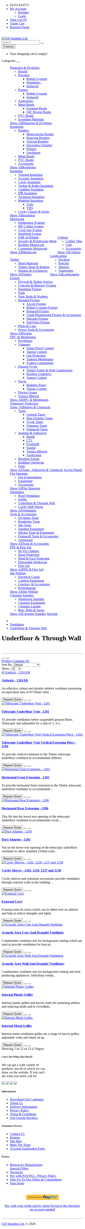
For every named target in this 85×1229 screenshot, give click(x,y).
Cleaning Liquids (29, 606)
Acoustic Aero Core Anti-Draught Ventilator (33, 932)
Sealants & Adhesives (32, 433)
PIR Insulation (27, 193)
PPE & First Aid (20, 547)
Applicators (33, 455)
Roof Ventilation (29, 495)
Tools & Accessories (23, 514)
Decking (64, 259)
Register (23, 12)
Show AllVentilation (23, 510)
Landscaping (58, 256)
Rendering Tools (29, 521)
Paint (21, 466)
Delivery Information (23, 1106)
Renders (23, 130)
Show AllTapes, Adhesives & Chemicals (36, 470)
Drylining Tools (28, 518)
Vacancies (16, 1172)
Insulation (16, 171)
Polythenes (25, 341)
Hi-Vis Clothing (28, 551)
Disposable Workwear (32, 562)
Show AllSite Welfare (24, 591)
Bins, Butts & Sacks (31, 610)
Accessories (26, 163)
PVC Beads (26, 115)
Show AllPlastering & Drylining (31, 123)
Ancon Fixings (36, 304)
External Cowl (12, 901)
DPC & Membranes (23, 337)
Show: (6, 668)
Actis (29, 204)
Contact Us (17, 1134)
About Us (16, 1103)
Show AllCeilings (68, 252)
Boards (22, 71)
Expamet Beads (36, 108)
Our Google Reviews (24, 1118)
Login (22, 16)
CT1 (29, 440)
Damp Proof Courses (40, 348)
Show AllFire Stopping (25, 488)
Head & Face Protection (34, 558)
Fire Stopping (19, 473)
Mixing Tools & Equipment (36, 532)
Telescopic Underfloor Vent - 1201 (25, 711)
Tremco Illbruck (28, 396)
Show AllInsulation (22, 215)
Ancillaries (33, 152)
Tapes (22, 411)
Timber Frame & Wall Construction (49, 370)
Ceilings (62, 237)
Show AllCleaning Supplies (28, 614)
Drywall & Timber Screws (35, 281)
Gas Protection (36, 355)
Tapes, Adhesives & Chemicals (30, 407)
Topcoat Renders (37, 141)
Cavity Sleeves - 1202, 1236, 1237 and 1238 (31, 870)
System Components (39, 363)
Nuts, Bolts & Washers (33, 296)
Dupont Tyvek (27, 366)
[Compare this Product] (29, 700)
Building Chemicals (31, 462)
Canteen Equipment (31, 580)
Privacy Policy (19, 1110)
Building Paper (36, 385)
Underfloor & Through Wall (36, 503)
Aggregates (25, 101)
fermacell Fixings (37, 311)
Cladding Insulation (31, 189)
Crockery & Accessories (34, 584)
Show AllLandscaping (64, 274)
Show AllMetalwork (23, 252)
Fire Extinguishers (30, 477)
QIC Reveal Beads (38, 112)
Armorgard (25, 540)
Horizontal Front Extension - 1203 (25, 777)
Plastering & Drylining (24, 67)
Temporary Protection (24, 403)
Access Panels (73, 470)
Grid (69, 245)
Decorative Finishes (39, 145)
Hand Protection (28, 554)
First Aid (24, 566)
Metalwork (17, 219)
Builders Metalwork (31, 245)
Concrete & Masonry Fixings (37, 285)
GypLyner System (30, 230)
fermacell (32, 86)
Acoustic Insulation (30, 178)
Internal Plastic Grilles (17, 994)
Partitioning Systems (31, 222)
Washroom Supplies (31, 599)
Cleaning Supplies (22, 595)
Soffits (22, 499)
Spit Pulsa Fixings (38, 322)
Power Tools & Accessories (36, 329)
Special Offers (19, 1168)
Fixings (15, 278)
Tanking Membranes (39, 359)
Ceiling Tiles (74, 241)
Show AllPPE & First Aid (27, 569)
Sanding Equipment (31, 529)
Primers (23, 90)
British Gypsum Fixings (42, 307)
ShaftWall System (29, 234)
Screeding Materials (31, 119)
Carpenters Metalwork (32, 248)
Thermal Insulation (30, 174)
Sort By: (7, 664)
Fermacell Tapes (37, 429)
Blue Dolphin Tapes (39, 418)
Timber (14, 259)
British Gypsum (36, 79)
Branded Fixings (29, 300)
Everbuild (32, 444)
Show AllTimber (21, 274)
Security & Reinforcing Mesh (37, 241)
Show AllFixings (21, 333)
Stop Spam (17, 1183)
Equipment (25, 481)
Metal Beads (26, 104)
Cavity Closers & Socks (33, 211)
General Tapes (35, 414)
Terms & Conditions (23, 1114)
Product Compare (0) (15, 661)
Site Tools (24, 525)
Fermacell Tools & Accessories (38, 536)
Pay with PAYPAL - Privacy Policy (33, 1176)
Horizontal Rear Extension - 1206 (25, 808)
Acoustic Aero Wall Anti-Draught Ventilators (33, 963)
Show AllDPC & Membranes (29, 400)
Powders (24, 75)
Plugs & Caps (27, 326)
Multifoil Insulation (30, 200)
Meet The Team (20, 1145)
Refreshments (27, 588)
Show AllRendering (23, 167)
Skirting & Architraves (32, 270)
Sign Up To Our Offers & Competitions (36, 1179)
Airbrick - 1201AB (15, 680)
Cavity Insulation (29, 182)
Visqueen (24, 344)
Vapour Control (36, 352)
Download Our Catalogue (27, 1099)
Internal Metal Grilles (17, 1026)
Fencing (63, 263)
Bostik (30, 436)
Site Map (16, 1141)
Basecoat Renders (38, 138)
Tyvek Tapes (34, 422)
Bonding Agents (28, 459)
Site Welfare (18, 573)
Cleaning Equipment (31, 602)
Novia (22, 381)
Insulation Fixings (29, 289)
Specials (52, 614)
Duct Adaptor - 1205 (16, 839)
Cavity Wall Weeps (30, 507)
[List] (3, 658)
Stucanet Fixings (37, 318)
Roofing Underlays (38, 374)
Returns (15, 1137)
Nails (21, 293)
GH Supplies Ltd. (13, 1224)
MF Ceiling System (31, 226)
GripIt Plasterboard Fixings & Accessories (53, 315)
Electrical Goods (29, 577)
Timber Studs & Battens (33, 267)
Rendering (17, 127)
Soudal (30, 447)
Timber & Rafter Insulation (35, 186)
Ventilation (17, 492)
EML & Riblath (28, 237)
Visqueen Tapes (36, 425)
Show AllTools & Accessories (29, 543)
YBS (29, 208)
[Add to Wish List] (25, 700)
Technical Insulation (31, 197)
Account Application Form (27, 1148)
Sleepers (63, 267)
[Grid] (7, 658)
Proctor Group (27, 392)
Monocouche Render (40, 134)
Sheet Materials (28, 263)
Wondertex (33, 82)
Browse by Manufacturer (26, 1164)
